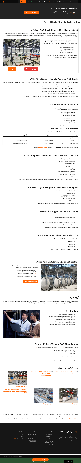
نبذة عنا (35, 1)
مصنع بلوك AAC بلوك (72, 108)
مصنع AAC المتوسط (42, 147)
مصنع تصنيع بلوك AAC (73, 1)
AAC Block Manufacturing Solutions (59, 1)
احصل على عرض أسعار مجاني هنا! (40, 459)
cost (35, 273)
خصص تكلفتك (12, 69)
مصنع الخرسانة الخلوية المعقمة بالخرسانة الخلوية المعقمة (15, 391)
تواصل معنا (14, 438)
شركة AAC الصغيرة (32, 441)
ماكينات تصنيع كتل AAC (47, 375)
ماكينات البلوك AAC (50, 444)
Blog (44, 1)
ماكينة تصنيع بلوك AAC (21, 386)
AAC (31, 438)
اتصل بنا (39, 1)
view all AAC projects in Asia (71, 418)
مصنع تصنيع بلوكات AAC (49, 438)
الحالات (48, 1)
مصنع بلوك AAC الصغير (72, 373)
